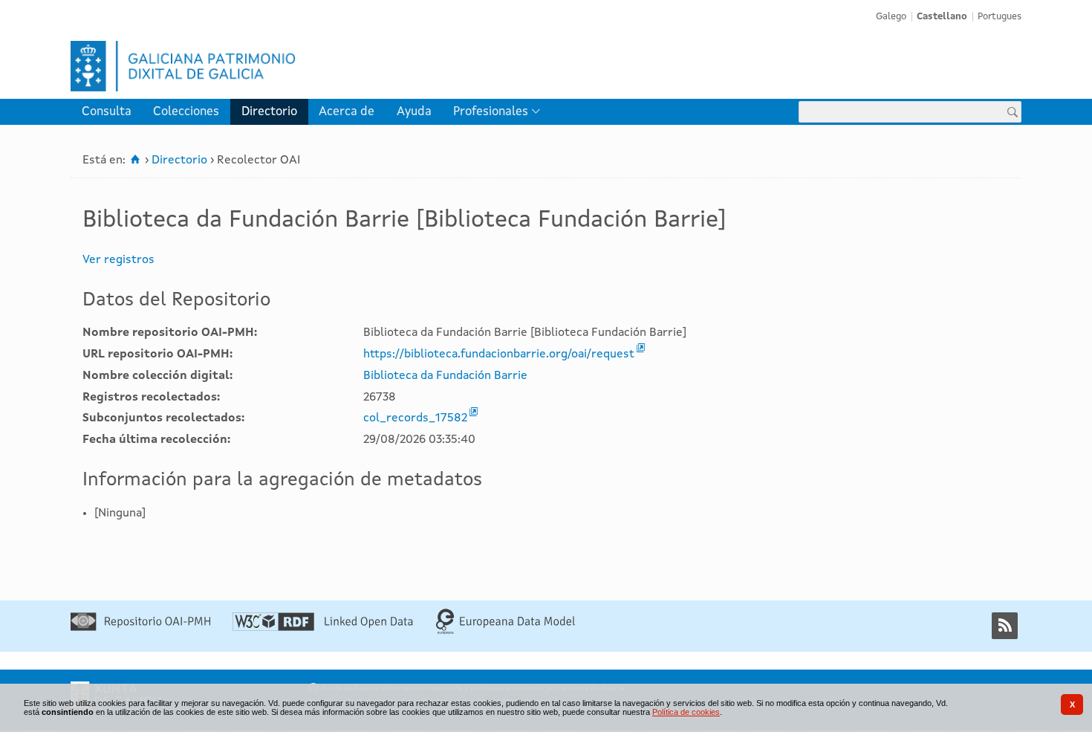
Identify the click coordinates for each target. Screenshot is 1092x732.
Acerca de (346, 112)
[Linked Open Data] (323, 628)
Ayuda (414, 112)
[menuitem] (107, 112)
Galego (891, 17)
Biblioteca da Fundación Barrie (445, 376)
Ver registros (118, 260)
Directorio (269, 112)
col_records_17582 (415, 418)
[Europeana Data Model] (505, 632)
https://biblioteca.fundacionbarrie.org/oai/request (498, 354)
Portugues (999, 17)
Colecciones (186, 112)
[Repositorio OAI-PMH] (140, 628)
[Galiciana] (305, 66)
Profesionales (490, 112)
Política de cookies (686, 711)
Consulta (106, 112)
